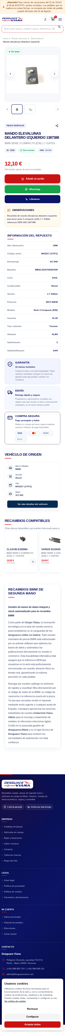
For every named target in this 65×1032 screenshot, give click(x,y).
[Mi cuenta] (45, 19)
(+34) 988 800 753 (15, 968)
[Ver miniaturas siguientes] (57, 109)
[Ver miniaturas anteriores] (7, 109)
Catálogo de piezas (13, 826)
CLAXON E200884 (17, 549)
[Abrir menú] (60, 19)
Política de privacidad (14, 886)
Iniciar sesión (10, 934)
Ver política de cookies (15, 1001)
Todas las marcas (12, 855)
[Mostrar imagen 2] (29, 109)
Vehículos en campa (13, 832)
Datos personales (12, 917)
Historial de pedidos (13, 922)
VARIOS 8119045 (50, 549)
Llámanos (34, 199)
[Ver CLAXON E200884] (33, 561)
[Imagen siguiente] (54, 74)
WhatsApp (34, 189)
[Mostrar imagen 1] (17, 109)
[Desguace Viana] (17, 784)
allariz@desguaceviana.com (20, 974)
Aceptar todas (32, 1024)
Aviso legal (9, 880)
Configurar (32, 1016)
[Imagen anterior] (10, 74)
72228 (10, 150)
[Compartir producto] (56, 125)
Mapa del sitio (10, 860)
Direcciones (9, 928)
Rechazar (32, 1009)
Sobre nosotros (11, 843)
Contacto (8, 849)
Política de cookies (13, 891)
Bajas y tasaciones (13, 838)
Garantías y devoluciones (16, 897)
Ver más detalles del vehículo (33, 504)
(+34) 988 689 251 (35, 968)
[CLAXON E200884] (21, 539)
